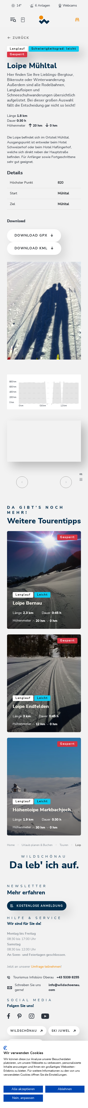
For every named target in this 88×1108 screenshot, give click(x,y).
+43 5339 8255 (46, 977)
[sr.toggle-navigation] (13, 19)
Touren (64, 845)
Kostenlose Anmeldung (40, 905)
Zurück (20, 38)
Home (11, 845)
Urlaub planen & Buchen (37, 845)
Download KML (31, 248)
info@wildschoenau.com (47, 987)
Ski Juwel (61, 1030)
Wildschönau (23, 1030)
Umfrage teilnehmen (46, 966)
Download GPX (31, 235)
